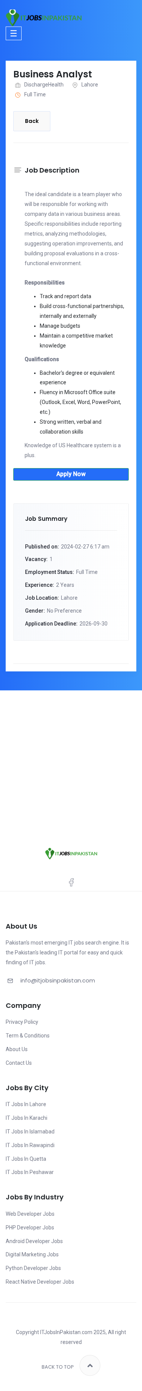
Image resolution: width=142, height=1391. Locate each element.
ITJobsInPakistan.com (66, 1332)
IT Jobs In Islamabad (30, 1132)
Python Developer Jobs (33, 1268)
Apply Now (71, 474)
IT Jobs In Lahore (26, 1104)
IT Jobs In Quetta (26, 1159)
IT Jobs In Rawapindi (30, 1145)
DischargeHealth (44, 85)
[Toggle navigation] (14, 33)
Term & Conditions (28, 1036)
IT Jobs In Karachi (26, 1118)
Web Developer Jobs (30, 1214)
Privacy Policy (22, 1022)
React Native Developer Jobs (40, 1282)
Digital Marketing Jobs (32, 1254)
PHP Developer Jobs (30, 1227)
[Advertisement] (71, 765)
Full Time (35, 94)
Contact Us (19, 1063)
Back (32, 121)
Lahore (89, 85)
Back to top (58, 1367)
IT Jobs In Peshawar (30, 1172)
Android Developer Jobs (34, 1241)
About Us (17, 1049)
